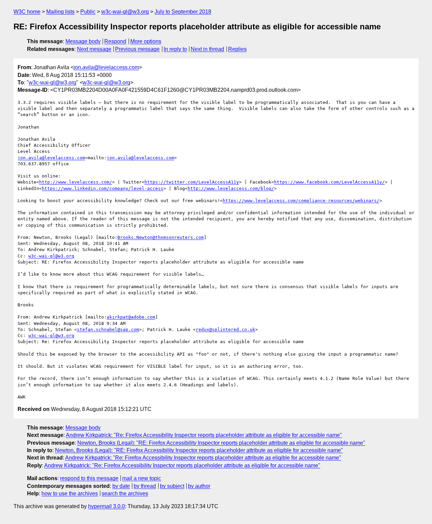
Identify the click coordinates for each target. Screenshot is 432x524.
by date (121, 486)
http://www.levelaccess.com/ (75, 182)
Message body (83, 41)
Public (88, 12)
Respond (115, 41)
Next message (94, 49)
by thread (145, 486)
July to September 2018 (183, 12)
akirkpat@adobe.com (131, 317)
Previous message (137, 49)
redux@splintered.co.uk (225, 329)
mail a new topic (141, 478)
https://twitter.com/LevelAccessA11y (191, 182)
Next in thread (207, 49)
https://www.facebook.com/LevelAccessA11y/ (329, 182)
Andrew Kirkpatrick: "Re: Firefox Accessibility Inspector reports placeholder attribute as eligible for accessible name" (204, 435)
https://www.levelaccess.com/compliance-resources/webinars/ (301, 200)
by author (199, 486)
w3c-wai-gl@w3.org (125, 12)
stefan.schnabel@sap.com (108, 329)
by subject (172, 486)
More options (145, 41)
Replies (237, 49)
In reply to (175, 49)
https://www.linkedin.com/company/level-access (102, 188)
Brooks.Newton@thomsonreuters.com (160, 237)
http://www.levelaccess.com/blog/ (231, 188)
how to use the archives (70, 493)
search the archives (125, 493)
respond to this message (89, 478)
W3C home (27, 12)
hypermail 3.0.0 (106, 506)
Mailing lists (60, 12)
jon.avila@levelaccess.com (106, 67)
